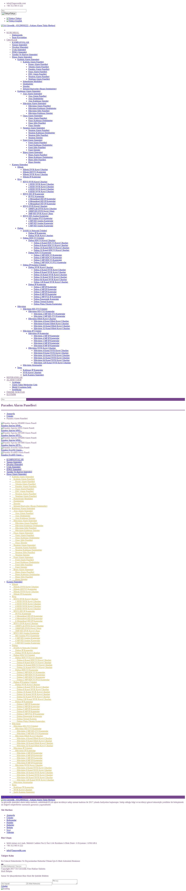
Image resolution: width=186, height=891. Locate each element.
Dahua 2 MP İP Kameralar (45, 287)
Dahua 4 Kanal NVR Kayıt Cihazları (50, 270)
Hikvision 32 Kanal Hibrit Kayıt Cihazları (52, 328)
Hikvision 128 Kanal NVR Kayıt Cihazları (52, 363)
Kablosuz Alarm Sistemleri (28, 91)
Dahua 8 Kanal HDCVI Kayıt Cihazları (51, 245)
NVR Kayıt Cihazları (32, 372)
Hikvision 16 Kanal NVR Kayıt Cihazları (52, 355)
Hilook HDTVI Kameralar (34, 172)
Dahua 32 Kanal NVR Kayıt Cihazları (50, 277)
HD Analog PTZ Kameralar (40, 218)
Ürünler (10, 416)
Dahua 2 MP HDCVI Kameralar (48, 255)
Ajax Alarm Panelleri (37, 96)
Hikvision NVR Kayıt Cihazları (42, 348)
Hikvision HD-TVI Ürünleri (35, 309)
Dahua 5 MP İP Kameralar (45, 292)
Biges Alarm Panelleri (37, 155)
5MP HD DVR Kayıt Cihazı (40, 213)
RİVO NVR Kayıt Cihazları (35, 182)
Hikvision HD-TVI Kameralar (41, 311)
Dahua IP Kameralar (37, 233)
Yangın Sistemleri (19, 45)
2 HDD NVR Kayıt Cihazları (41, 186)
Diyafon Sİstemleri (20, 47)
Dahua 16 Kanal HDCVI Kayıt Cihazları (51, 248)
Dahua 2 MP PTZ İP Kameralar (47, 297)
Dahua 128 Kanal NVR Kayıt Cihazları (51, 282)
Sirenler (26, 86)
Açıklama (16, 382)
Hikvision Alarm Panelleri (39, 106)
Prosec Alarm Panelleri (38, 64)
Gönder (4, 886)
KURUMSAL (13, 32)
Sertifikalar (16, 389)
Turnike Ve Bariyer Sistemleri (24, 54)
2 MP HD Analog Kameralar (40, 221)
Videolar (10, 832)
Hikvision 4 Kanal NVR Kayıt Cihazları (51, 350)
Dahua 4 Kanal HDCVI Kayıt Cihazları (51, 243)
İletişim (10, 827)
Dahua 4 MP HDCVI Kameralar (48, 257)
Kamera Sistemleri (20, 164)
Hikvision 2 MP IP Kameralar (46, 336)
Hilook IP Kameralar (32, 177)
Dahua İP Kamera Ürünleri (34, 265)
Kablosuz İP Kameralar (33, 370)
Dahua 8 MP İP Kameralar (45, 294)
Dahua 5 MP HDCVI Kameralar (48, 260)
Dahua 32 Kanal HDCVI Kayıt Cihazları (51, 250)
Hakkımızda (17, 35)
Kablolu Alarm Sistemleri (28, 59)
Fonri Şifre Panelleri (37, 147)
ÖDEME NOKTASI (16, 392)
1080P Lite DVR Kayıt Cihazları (42, 208)
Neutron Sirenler (35, 138)
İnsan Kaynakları (19, 37)
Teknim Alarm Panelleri (38, 67)
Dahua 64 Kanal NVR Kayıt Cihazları (50, 279)
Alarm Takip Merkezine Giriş (24, 385)
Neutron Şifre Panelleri (38, 135)
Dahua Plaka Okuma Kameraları (48, 304)
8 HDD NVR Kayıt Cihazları (41, 191)
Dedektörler (28, 84)
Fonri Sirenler (34, 150)
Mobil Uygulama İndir (21, 387)
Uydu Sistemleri (19, 50)
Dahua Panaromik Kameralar (46, 299)
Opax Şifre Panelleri (37, 123)
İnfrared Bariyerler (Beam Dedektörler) (40, 89)
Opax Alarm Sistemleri (32, 116)
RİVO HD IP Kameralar (33, 194)
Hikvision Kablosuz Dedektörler (42, 108)
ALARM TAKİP (14, 380)
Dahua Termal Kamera (43, 301)
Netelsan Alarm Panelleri (39, 79)
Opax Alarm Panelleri (37, 72)
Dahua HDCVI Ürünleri (33, 238)
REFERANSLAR (14, 377)
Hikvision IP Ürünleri (32, 331)
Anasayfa (11, 413)
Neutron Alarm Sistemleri (34, 128)
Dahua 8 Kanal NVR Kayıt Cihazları (50, 272)
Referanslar (11, 820)
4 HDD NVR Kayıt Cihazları (41, 189)
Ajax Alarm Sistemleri (32, 94)
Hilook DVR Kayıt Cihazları (35, 169)
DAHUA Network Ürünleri (35, 230)
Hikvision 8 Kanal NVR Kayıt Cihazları (51, 353)
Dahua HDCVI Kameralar (39, 252)
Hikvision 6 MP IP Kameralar (46, 343)
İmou (19, 367)
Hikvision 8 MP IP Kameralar (46, 345)
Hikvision (21, 306)
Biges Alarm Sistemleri (33, 152)
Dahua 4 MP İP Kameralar (45, 289)
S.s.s (8, 830)
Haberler (10, 825)
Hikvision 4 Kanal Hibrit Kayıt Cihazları (51, 321)
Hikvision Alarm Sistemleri (34, 103)
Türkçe (12, 13)
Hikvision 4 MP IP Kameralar (46, 338)
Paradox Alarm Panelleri (38, 69)
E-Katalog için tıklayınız (11, 797)
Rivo (19, 179)
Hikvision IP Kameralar (38, 333)
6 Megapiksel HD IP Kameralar (42, 204)
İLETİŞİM (11, 394)
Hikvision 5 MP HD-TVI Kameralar (49, 316)
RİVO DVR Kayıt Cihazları (35, 206)
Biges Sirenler (34, 162)
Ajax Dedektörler (35, 98)
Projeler (10, 822)
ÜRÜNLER (12, 40)
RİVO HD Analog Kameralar (35, 216)
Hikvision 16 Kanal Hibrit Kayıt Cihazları (52, 326)
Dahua (20, 228)
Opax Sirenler (34, 125)
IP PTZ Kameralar (36, 196)
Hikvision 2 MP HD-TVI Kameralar (49, 314)
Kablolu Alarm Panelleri (33, 62)
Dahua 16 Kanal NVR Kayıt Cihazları (50, 274)
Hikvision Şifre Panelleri (38, 111)
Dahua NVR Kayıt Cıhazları (40, 235)
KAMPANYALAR (20, 42)
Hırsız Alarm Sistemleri (22, 57)
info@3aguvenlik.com (16, 850)
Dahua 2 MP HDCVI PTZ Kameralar (50, 262)
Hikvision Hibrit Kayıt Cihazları (42, 319)
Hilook (20, 167)
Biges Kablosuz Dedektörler (40, 157)
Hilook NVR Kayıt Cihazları (35, 174)
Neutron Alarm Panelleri (38, 76)
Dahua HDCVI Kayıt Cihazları (41, 240)
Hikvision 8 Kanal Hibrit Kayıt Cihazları (51, 323)
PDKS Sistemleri (19, 52)
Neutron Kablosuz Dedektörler (41, 133)
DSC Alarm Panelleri (37, 74)
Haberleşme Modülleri (32, 81)
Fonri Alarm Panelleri (37, 142)
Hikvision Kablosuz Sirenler (40, 113)
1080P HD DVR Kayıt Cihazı (41, 211)
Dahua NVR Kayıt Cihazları (40, 267)
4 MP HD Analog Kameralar (40, 223)
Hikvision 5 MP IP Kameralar (46, 341)
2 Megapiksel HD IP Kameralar (42, 199)
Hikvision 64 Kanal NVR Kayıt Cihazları (52, 360)
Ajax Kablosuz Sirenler (38, 101)
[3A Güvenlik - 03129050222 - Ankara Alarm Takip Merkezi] (28, 25)
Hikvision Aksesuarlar (32, 365)
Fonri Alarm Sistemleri (32, 140)
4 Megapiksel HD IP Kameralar (42, 201)
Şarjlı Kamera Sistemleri (33, 375)
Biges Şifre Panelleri (37, 160)
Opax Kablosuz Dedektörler (40, 120)
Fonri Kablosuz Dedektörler (40, 145)
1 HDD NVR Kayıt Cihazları (41, 184)
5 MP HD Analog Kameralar (40, 226)
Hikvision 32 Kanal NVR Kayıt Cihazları (52, 358)
